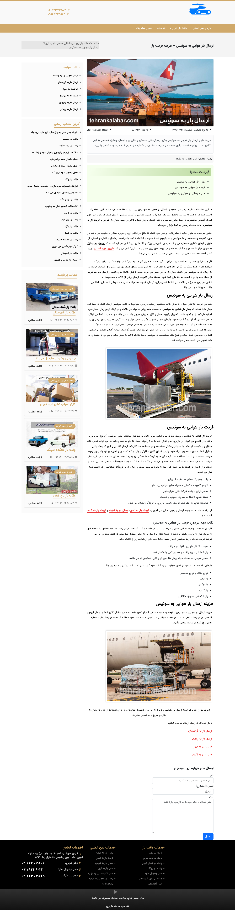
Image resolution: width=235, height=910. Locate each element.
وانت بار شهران (70, 233)
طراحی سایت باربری (117, 906)
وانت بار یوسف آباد (68, 146)
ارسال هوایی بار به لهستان (65, 75)
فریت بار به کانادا (96, 510)
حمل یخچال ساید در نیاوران (64, 166)
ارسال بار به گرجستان (200, 731)
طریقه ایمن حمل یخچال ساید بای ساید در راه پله (54, 132)
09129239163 (57, 14)
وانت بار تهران (179, 28)
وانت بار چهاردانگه (69, 199)
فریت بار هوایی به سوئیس (190, 187)
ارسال (208, 836)
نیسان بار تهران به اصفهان (65, 260)
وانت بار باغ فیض (69, 219)
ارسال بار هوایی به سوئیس (190, 182)
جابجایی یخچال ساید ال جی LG (62, 193)
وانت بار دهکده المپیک (67, 240)
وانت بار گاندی (70, 213)
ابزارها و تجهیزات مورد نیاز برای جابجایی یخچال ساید (53, 186)
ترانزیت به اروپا (70, 89)
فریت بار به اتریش (201, 754)
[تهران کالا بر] (199, 10)
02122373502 (56, 10)
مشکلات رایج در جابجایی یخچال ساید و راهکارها (55, 152)
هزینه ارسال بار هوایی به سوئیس (186, 193)
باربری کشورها (144, 28)
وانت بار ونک (71, 179)
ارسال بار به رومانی (201, 739)
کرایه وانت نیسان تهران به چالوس (61, 206)
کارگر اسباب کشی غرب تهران (65, 246)
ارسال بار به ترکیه (118, 510)
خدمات (162, 28)
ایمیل (210, 786)
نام (211, 775)
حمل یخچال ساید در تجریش (64, 159)
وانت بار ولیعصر (70, 139)
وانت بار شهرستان (69, 253)
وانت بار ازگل (71, 226)
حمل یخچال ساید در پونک (65, 172)
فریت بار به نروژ (203, 746)
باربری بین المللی (202, 28)
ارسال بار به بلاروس (68, 102)
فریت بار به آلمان (139, 510)
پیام (211, 797)
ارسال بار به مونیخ (69, 96)
